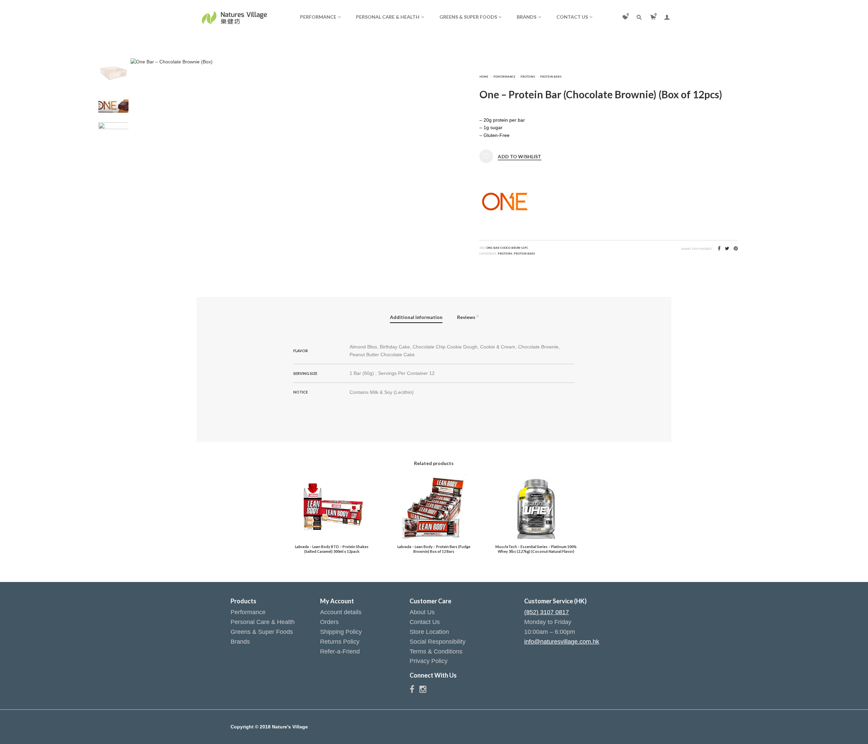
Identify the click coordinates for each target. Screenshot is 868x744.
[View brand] (504, 201)
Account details (340, 612)
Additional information (416, 317)
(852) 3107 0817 (546, 612)
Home (483, 76)
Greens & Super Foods (468, 17)
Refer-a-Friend (340, 651)
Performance (318, 17)
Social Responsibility (438, 641)
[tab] (416, 317)
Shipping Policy (341, 631)
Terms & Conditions (436, 651)
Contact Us (572, 17)
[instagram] (423, 690)
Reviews (467, 317)
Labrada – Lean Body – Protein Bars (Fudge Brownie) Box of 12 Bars (433, 549)
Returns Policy (339, 641)
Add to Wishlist (519, 156)
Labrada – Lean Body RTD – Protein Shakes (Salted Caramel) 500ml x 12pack (332, 549)
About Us (422, 612)
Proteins (527, 76)
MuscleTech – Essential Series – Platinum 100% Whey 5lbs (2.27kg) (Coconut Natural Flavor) (536, 549)
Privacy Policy (429, 661)
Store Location (429, 631)
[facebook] (414, 690)
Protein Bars (550, 76)
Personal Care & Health (387, 17)
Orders (329, 622)
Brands (526, 17)
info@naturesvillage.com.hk (561, 641)
